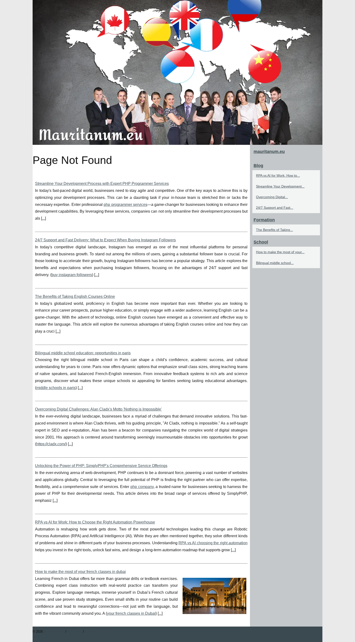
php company (142, 487)
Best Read (74, 631)
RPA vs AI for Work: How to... (278, 175)
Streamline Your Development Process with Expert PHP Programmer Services (102, 183)
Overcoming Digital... (272, 197)
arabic (37, 637)
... (43, 218)
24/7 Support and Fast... (274, 207)
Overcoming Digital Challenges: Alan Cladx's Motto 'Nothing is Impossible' (98, 409)
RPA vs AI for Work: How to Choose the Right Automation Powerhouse (95, 522)
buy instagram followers (71, 275)
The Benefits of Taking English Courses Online (75, 296)
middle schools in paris (56, 388)
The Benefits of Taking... (274, 230)
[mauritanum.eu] (177, 72)
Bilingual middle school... (275, 263)
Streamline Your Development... (280, 186)
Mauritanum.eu (54, 631)
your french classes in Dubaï (131, 613)
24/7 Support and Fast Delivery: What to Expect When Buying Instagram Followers (105, 240)
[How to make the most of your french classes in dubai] (214, 595)
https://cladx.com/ (51, 444)
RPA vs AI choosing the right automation (213, 543)
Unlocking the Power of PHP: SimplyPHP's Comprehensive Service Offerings (101, 466)
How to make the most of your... (280, 252)
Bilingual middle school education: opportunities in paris (83, 353)
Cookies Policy (95, 631)
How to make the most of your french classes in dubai (80, 572)
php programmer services (125, 204)
